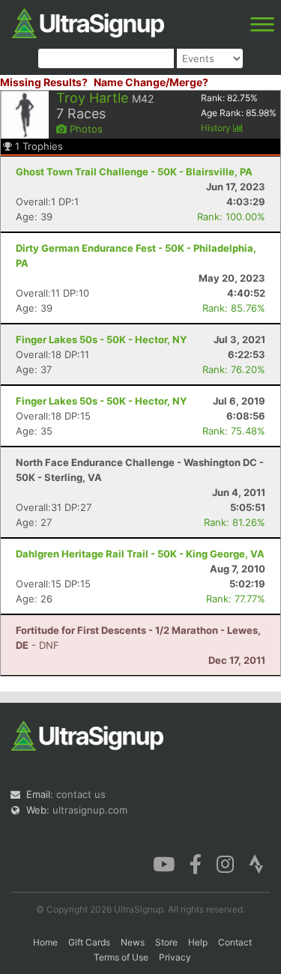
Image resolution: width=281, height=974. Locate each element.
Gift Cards (89, 942)
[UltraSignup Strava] (256, 863)
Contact (235, 942)
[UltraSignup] (88, 21)
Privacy (175, 957)
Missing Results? (44, 82)
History (217, 127)
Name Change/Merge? (151, 82)
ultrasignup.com (89, 810)
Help (198, 942)
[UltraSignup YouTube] (164, 863)
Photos (85, 129)
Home (45, 942)
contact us (81, 794)
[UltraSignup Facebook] (196, 863)
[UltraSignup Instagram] (225, 863)
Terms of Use (121, 957)
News (133, 942)
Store (166, 942)
